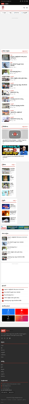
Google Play (5, 392)
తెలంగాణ (2, 350)
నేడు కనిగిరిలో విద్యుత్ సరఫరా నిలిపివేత (15, 242)
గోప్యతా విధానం (4, 400)
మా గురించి (14, 400)
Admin (2, 402)
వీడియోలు (3, 376)
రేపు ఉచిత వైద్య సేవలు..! (12, 247)
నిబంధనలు (9, 400)
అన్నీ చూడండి (24, 51)
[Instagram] (7, 338)
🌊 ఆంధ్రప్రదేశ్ (24, 12)
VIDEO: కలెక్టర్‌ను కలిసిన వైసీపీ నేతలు (14, 252)
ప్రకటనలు (24, 400)
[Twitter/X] (5, 338)
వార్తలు (2, 345)
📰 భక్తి (10, 12)
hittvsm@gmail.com (6, 386)
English (6, 3)
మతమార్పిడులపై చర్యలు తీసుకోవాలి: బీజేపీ (16, 257)
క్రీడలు (2, 364)
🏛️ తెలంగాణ (16, 12)
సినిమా (2, 357)
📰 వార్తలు (4, 12)
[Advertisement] (14, 33)
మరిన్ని (13, 164)
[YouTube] (10, 338)
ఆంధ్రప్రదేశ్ (3, 352)
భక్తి (1, 348)
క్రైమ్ (2, 367)
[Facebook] (2, 338)
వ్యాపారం (2, 374)
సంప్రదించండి (19, 400)
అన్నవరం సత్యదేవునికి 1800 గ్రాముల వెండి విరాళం (17, 237)
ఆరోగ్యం (2, 371)
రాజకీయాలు (3, 354)
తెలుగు (3, 3)
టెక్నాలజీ (2, 369)
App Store (12, 392)
